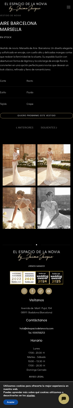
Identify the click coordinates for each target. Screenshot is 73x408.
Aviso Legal (36, 376)
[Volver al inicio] (26, 7)
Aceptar (11, 402)
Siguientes (48, 127)
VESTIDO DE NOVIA (10, 15)
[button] (68, 7)
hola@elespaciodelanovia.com (37, 328)
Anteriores (25, 127)
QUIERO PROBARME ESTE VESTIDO (37, 115)
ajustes (31, 395)
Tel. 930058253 (36, 332)
